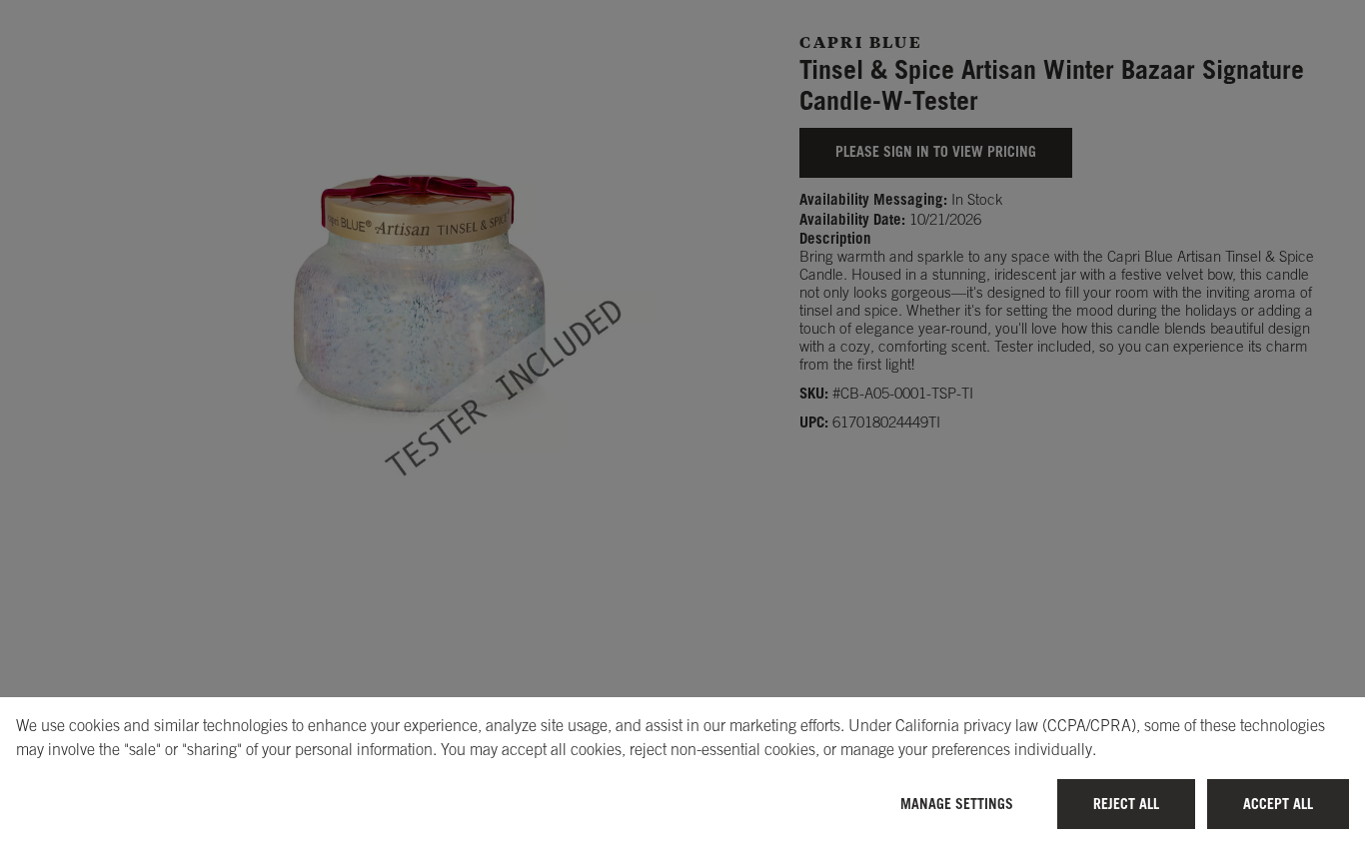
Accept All (1278, 803)
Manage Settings (956, 803)
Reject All (1126, 803)
